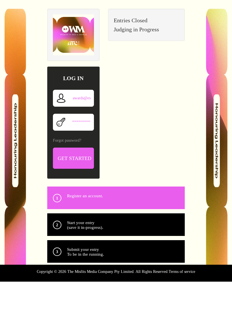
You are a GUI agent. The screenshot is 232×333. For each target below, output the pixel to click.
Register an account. (85, 196)
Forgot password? (67, 140)
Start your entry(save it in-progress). (85, 225)
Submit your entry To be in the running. (85, 252)
